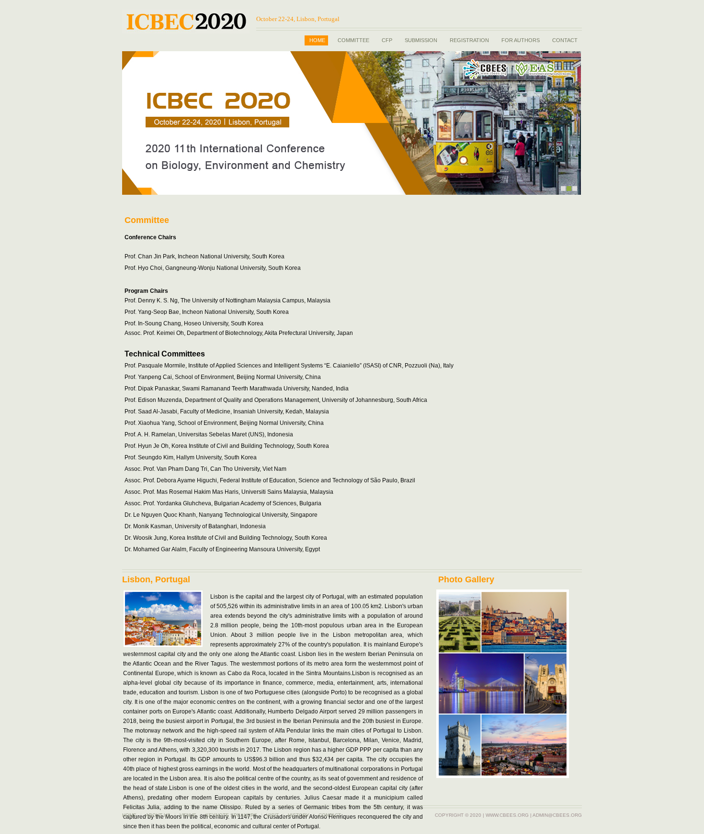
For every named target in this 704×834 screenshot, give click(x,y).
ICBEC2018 (186, 21)
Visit (272, 815)
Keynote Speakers (231, 815)
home (129, 815)
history (298, 815)
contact (329, 815)
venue (188, 815)
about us (158, 815)
